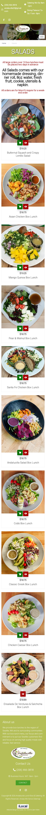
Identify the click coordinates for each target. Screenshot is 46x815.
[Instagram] (9, 20)
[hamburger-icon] (42, 37)
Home (4, 43)
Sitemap (37, 799)
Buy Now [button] (20, 142)
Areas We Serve (26, 799)
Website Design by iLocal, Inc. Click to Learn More (23, 810)
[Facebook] (4, 20)
